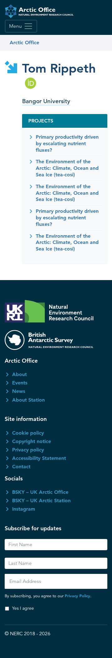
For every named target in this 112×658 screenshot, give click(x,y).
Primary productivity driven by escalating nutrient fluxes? (67, 143)
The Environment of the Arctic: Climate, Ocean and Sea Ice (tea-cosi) (67, 168)
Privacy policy (28, 450)
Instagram (23, 509)
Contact (21, 467)
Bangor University (46, 101)
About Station (28, 400)
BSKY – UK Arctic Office (40, 492)
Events (19, 383)
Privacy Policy (77, 595)
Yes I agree (23, 608)
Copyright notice (31, 441)
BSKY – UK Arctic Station (41, 500)
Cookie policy (28, 433)
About (19, 374)
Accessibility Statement (39, 458)
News (18, 391)
